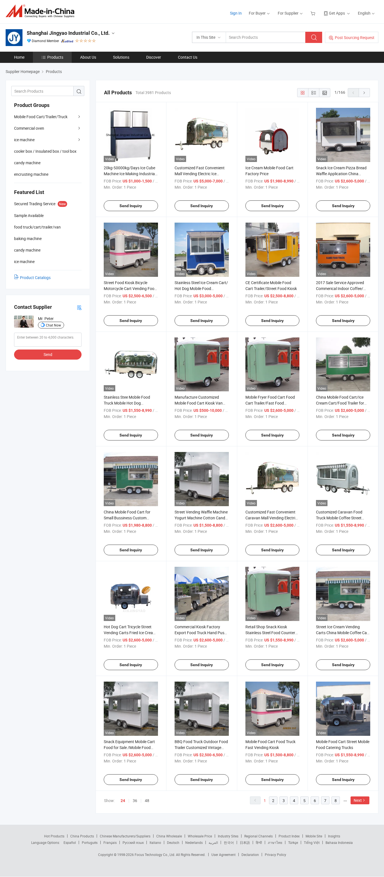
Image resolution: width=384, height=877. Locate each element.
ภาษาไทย (275, 842)
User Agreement (223, 854)
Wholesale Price (200, 836)
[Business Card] (79, 307)
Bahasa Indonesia (339, 842)
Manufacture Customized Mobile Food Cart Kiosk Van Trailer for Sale (199, 403)
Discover (153, 57)
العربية (213, 842)
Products (55, 57)
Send (48, 354)
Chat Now (53, 325)
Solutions (121, 57)
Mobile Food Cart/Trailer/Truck (40, 116)
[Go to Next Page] (364, 92)
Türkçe (293, 842)
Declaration (250, 854)
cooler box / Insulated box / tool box (45, 151)
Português (90, 842)
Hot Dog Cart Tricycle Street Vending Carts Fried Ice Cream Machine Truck (130, 632)
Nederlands (194, 842)
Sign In (236, 13)
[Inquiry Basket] (314, 13)
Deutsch (173, 842)
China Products (82, 836)
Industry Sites (228, 836)
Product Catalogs (35, 277)
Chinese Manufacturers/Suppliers (125, 836)
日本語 (245, 842)
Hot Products (54, 836)
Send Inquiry (130, 206)
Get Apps (337, 13)
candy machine (27, 162)
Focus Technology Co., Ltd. (155, 854)
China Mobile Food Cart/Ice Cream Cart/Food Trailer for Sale (340, 403)
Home (19, 57)
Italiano (155, 842)
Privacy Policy (275, 854)
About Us (88, 57)
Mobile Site (314, 836)
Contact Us (187, 57)
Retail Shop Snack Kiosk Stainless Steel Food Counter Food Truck (270, 632)
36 (135, 800)
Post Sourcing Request (354, 37)
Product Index (289, 836)
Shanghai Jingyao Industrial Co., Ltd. (68, 33)
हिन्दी (259, 842)
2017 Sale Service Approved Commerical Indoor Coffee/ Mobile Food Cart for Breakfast (343, 288)
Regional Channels (258, 836)
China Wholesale (169, 836)
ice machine (24, 139)
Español (70, 842)
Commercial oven (29, 128)
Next (358, 800)
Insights (334, 836)
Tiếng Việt (312, 842)
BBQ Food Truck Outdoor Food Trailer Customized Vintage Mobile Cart (201, 747)
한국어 (229, 842)
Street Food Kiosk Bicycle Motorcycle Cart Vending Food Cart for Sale (130, 288)
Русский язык (133, 842)
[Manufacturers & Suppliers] (42, 11)
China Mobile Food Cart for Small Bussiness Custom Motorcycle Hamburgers (127, 517)
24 (123, 800)
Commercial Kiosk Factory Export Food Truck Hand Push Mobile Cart (201, 632)
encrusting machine (31, 174)
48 (147, 800)
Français (110, 842)
